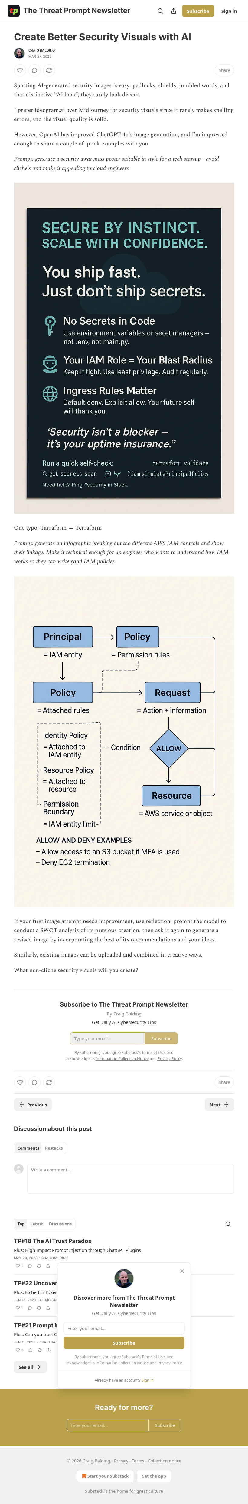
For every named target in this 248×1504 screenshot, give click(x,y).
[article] (124, 1253)
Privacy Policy (170, 1362)
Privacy (121, 1461)
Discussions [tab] (60, 1224)
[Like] (20, 70)
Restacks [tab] (54, 1148)
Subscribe (198, 11)
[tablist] (40, 1148)
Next (215, 1104)
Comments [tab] (28, 1148)
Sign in (229, 11)
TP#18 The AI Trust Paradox (53, 1241)
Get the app (154, 1476)
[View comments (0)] (34, 70)
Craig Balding (41, 50)
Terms (138, 1461)
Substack (94, 1491)
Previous (37, 1104)
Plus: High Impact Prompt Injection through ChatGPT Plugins (77, 1250)
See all (26, 1367)
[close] (182, 1271)
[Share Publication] (174, 11)
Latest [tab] (37, 1224)
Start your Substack (108, 1476)
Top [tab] (21, 1224)
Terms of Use (153, 1356)
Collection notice (164, 1461)
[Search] (160, 11)
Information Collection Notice (122, 1362)
